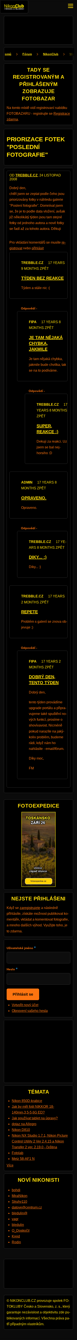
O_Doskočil (21, 1230)
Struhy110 (19, 1201)
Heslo (11, 969)
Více (10, 1165)
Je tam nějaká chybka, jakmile (46, 343)
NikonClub (50, 54)
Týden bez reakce (42, 278)
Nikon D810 (21, 1130)
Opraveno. (33, 498)
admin (27, 482)
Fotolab (17, 1153)
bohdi (16, 1190)
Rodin (16, 1242)
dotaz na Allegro (24, 1124)
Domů (7, 54)
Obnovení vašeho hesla (30, 1011)
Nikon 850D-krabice (27, 1101)
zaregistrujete (30, 908)
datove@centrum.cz (27, 1207)
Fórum (27, 54)
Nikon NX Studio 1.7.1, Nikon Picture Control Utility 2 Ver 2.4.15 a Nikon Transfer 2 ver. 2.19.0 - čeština (40, 1141)
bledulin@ (19, 1213)
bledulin (18, 1225)
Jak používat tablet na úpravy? (35, 1118)
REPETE (29, 611)
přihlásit (38, 248)
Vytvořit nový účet (25, 1005)
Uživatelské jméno (20, 948)
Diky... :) (38, 557)
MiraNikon (19, 1196)
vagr (15, 1219)
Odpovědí (28, 308)
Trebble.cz (26, 175)
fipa (33, 322)
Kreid (16, 1236)
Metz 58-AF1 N (23, 1159)
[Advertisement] (38, 29)
